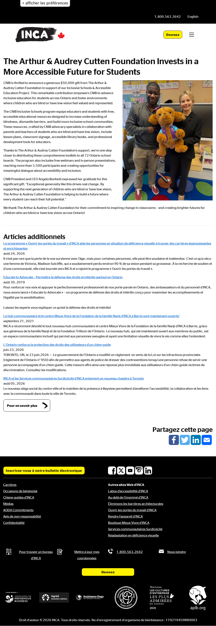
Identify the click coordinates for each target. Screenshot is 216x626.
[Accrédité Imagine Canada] (54, 597)
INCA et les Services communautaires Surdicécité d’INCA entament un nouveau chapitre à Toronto (73, 378)
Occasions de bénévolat (20, 491)
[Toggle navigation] (191, 34)
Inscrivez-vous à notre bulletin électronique (44, 470)
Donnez (173, 35)
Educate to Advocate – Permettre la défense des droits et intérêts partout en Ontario (63, 277)
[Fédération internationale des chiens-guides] (126, 597)
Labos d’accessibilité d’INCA (128, 491)
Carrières (9, 485)
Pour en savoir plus (22, 405)
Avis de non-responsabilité (22, 516)
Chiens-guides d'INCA (18, 497)
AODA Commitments (18, 510)
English (193, 16)
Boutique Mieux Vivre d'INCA (128, 523)
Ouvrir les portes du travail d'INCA (132, 510)
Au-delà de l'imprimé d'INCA (128, 497)
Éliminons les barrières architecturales (135, 504)
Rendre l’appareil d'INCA (125, 516)
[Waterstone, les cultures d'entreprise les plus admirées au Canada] (162, 597)
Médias (8, 504)
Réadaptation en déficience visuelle (133, 535)
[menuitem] (193, 16)
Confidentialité (13, 523)
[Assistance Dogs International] (90, 598)
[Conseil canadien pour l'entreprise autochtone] (18, 597)
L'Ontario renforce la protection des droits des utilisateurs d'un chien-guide (57, 344)
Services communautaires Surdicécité (135, 529)
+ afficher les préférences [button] (45, 2)
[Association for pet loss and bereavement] (198, 597)
